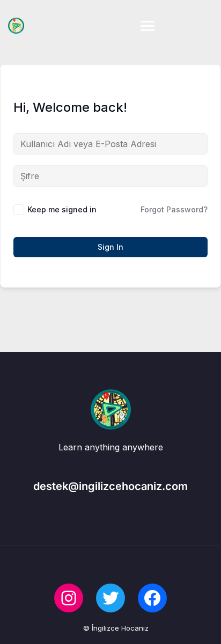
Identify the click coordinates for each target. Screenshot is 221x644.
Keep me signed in (62, 209)
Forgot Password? (174, 209)
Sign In (110, 246)
